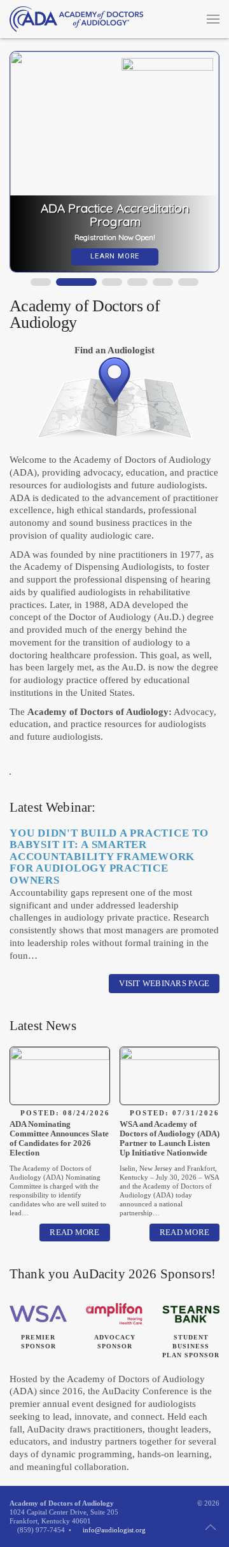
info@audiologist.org (114, 1530)
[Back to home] (76, 19)
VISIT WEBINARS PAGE (164, 983)
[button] (213, 19)
